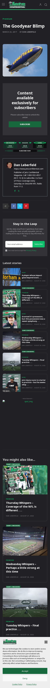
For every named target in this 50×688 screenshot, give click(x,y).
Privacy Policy (31, 684)
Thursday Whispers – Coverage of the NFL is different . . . (32, 297)
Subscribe (25, 124)
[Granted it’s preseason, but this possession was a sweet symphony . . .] (12, 319)
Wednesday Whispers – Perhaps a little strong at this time (33, 339)
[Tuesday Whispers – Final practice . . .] (12, 362)
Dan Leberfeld (29, 32)
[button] (46, 642)
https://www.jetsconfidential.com (28, 168)
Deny (25, 678)
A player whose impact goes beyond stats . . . (32, 276)
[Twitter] (19, 190)
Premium (7, 19)
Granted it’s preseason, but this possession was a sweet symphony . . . (33, 318)
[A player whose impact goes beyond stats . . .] (12, 277)
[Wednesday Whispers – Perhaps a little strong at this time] (12, 340)
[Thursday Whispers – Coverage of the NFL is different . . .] (12, 298)
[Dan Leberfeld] (10, 177)
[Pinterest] (26, 206)
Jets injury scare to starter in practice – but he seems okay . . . (34, 382)
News (24, 272)
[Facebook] (15, 190)
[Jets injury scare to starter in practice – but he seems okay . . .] (12, 383)
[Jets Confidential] (24, 4)
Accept (25, 671)
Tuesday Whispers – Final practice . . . (33, 361)
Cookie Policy (17, 684)
